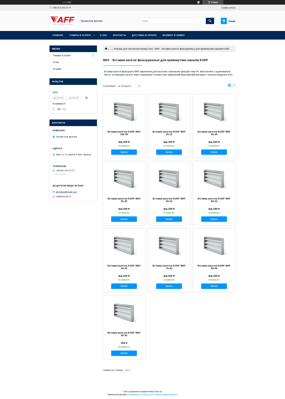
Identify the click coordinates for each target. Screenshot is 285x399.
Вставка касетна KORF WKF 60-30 (214, 200)
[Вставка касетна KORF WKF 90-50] (124, 312)
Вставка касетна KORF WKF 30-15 (169, 133)
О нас (103, 35)
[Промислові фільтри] (63, 26)
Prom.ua (158, 391)
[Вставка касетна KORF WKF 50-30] (169, 177)
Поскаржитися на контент (139, 394)
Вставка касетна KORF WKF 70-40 (169, 267)
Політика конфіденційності (165, 394)
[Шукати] (210, 21)
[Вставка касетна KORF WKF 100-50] (124, 110)
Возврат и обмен (174, 35)
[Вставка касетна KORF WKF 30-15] (169, 110)
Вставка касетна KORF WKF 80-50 (214, 267)
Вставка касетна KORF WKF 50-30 (169, 200)
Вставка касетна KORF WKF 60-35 (124, 267)
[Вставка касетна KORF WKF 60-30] (214, 177)
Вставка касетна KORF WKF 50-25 (124, 200)
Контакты (119, 35)
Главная (57, 35)
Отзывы (57, 69)
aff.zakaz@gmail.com (66, 192)
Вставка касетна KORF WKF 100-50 (124, 133)
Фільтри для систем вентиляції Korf (133, 48)
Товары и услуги (80, 35)
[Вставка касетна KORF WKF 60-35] (124, 244)
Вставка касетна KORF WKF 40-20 (214, 133)
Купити (124, 152)
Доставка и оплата (144, 35)
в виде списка (234, 86)
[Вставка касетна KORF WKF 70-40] (169, 244)
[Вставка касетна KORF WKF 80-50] (214, 244)
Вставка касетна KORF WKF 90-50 (124, 334)
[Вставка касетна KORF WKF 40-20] (214, 110)
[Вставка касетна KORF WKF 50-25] (124, 177)
